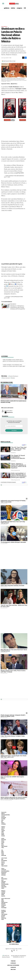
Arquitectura (3, 873)
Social (2, 880)
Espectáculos (3, 839)
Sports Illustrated (5, 898)
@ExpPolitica (14, 83)
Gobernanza (3, 881)
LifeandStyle (3, 824)
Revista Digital (3, 907)
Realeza (2, 841)
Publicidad (13, 961)
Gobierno (3, 827)
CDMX (2, 831)
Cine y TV (3, 863)
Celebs (2, 854)
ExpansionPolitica (17, 950)
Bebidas (2, 912)
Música (2, 864)
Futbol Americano (4, 902)
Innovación (3, 885)
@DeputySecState (15, 282)
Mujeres (2, 822)
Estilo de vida (3, 855)
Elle (2, 850)
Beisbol (2, 901)
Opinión (2, 834)
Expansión (3, 812)
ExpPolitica (11, 950)
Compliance (13, 963)
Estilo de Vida (3, 918)
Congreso (3, 830)
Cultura (2, 847)
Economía (3, 816)
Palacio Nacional (6, 378)
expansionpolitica (14, 950)
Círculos (2, 842)
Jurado (2, 919)
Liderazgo (3, 893)
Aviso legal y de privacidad (13, 965)
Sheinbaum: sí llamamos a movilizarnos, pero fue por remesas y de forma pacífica (17, 307)
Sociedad (3, 835)
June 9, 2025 (7, 298)
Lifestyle (2, 906)
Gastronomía (3, 911)
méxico (13, 8)
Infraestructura (3, 872)
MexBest (3, 910)
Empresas (3, 813)
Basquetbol (3, 903)
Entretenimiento (4, 860)
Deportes (3, 862)
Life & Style (4, 858)
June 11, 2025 (7, 177)
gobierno (6, 8)
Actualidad (3, 892)
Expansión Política (8, 410)
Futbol (2, 899)
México (2, 829)
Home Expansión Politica (5, 814)
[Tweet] (23, 58)
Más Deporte (3, 905)
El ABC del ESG (3, 886)
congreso (19, 8)
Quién (2, 838)
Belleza (2, 845)
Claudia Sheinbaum (13, 376)
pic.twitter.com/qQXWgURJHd (16, 173)
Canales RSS (13, 967)
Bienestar (3, 916)
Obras (2, 820)
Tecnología (3, 818)
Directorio (13, 969)
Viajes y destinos (4, 914)
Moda (2, 843)
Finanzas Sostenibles (4, 884)
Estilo (2, 859)
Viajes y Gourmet (4, 846)
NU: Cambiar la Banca (14, 944)
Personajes (3, 915)
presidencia (4, 26)
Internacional (3, 817)
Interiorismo (3, 875)
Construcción (3, 869)
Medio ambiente (4, 878)
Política (3, 826)
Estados (13, 378)
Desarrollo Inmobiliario (5, 871)
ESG (2, 821)
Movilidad (3, 882)
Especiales (3, 896)
